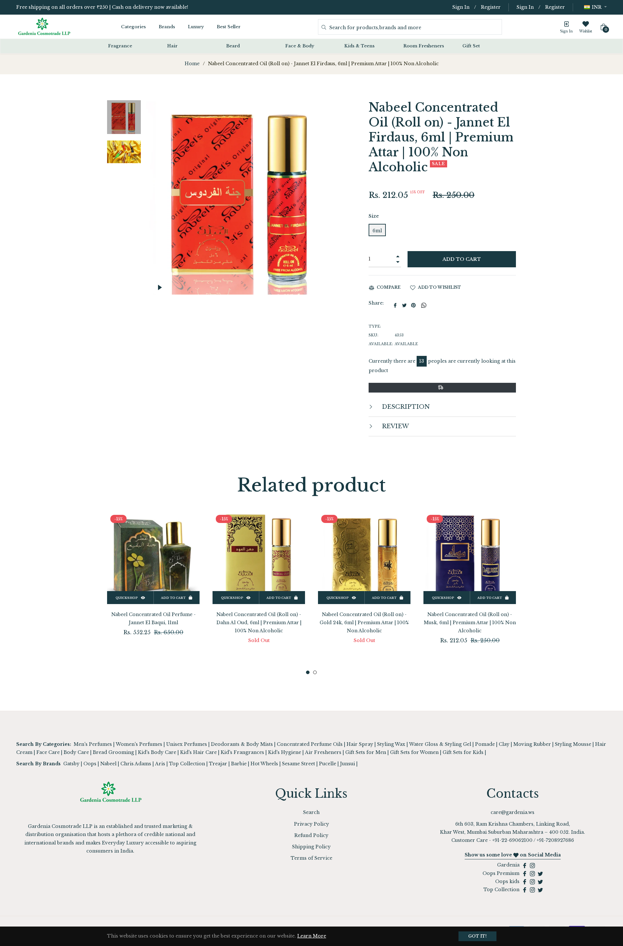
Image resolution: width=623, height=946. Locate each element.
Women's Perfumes (139, 744)
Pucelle (327, 764)
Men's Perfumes (93, 744)
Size (374, 216)
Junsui (347, 764)
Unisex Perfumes (186, 744)
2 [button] (315, 672)
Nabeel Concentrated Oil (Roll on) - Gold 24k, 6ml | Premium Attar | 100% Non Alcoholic (364, 623)
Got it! (477, 936)
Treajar (218, 764)
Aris (160, 764)
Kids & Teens (359, 46)
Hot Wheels (264, 764)
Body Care (76, 752)
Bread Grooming (113, 752)
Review (394, 426)
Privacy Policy (311, 824)
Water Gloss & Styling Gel (440, 744)
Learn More (311, 936)
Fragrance (120, 46)
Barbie (239, 764)
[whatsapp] (424, 305)
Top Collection (187, 764)
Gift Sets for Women (414, 752)
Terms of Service (311, 858)
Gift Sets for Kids (463, 752)
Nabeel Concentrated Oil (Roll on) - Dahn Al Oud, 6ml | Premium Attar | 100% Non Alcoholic (258, 623)
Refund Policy (311, 835)
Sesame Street (298, 764)
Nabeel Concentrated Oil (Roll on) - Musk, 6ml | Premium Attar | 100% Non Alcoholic (470, 623)
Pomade (485, 744)
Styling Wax (391, 744)
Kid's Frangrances (242, 752)
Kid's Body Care (157, 752)
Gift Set (471, 46)
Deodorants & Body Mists (242, 744)
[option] (153, 584)
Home (192, 64)
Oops (89, 764)
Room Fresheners (423, 46)
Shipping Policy (311, 847)
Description (405, 406)
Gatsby (71, 764)
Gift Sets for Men (365, 752)
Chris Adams (135, 764)
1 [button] (308, 672)
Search (311, 812)
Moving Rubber (532, 744)
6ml (377, 231)
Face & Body (299, 46)
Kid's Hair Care (198, 752)
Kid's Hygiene (284, 752)
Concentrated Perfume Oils (310, 744)
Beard (233, 46)
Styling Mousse (573, 744)
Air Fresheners (323, 752)
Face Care (48, 752)
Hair (172, 46)
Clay (504, 744)
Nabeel (108, 764)
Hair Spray (360, 744)
